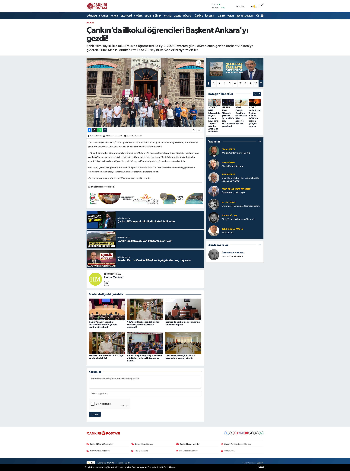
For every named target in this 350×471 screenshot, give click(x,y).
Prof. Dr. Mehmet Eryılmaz (236, 189)
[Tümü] (260, 141)
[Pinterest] (236, 433)
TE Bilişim (259, 463)
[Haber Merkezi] (95, 279)
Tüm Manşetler (141, 451)
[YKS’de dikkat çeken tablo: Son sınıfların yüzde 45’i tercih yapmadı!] (145, 309)
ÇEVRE (177, 16)
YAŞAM (167, 16)
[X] (231, 433)
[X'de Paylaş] (94, 130)
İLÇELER (209, 16)
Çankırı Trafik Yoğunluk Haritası (237, 444)
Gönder (95, 414)
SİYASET (103, 16)
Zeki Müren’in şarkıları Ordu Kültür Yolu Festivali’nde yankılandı (228, 118)
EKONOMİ (126, 16)
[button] (255, 94)
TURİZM (220, 16)
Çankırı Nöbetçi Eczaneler (101, 444)
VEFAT (230, 16)
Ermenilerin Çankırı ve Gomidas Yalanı (241, 206)
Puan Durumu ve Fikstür (100, 451)
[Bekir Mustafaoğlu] (213, 231)
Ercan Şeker (228, 149)
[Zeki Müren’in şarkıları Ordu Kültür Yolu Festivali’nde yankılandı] (228, 102)
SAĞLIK (138, 16)
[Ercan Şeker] (213, 151)
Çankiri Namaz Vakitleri (190, 444)
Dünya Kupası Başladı (232, 166)
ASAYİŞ (115, 16)
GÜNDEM (92, 16)
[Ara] (258, 16)
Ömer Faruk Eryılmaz (233, 253)
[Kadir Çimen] (213, 164)
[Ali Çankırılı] (213, 178)
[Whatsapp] (261, 433)
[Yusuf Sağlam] (213, 217)
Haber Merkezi (96, 136)
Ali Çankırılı (228, 174)
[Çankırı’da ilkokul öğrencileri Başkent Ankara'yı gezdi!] (145, 92)
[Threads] (256, 433)
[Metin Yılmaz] (213, 204)
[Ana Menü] (262, 16)
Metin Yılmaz (229, 202)
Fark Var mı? (228, 232)
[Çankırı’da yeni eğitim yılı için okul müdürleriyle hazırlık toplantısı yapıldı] (145, 343)
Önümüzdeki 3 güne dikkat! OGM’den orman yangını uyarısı (255, 118)
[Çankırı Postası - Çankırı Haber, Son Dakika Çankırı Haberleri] (97, 6)
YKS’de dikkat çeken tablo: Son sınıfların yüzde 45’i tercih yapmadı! (143, 324)
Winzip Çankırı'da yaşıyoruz (236, 153)
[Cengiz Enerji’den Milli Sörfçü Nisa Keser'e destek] (241, 102)
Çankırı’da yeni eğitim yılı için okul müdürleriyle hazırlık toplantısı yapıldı (144, 358)
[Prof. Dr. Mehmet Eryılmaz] (213, 191)
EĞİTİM (157, 16)
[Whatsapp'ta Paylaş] (99, 130)
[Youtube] (246, 433)
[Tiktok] (251, 433)
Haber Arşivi (229, 451)
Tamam (261, 467)
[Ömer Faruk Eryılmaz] (213, 254)
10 (255, 83)
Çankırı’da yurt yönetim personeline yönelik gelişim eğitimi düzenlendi (103, 324)
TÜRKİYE (198, 16)
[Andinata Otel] (145, 198)
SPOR (148, 16)
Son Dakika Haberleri (188, 451)
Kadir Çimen (228, 163)
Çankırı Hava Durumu (144, 444)
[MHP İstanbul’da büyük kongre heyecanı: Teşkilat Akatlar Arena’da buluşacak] (214, 102)
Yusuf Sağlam (229, 216)
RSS (92, 463)
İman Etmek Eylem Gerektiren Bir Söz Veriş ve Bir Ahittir (240, 179)
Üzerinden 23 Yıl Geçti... (234, 193)
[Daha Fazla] (105, 130)
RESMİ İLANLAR (245, 16)
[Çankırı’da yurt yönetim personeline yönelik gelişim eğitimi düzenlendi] (107, 309)
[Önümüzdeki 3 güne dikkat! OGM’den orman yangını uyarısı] (255, 102)
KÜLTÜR (226, 107)
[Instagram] (241, 433)
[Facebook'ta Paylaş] (89, 130)
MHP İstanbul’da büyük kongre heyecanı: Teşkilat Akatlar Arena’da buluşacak (214, 121)
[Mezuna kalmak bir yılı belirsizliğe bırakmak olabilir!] (107, 343)
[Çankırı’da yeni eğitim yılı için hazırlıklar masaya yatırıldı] (183, 343)
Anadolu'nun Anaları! (232, 256)
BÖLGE (187, 16)
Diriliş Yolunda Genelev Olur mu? (238, 219)
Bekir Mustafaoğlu (232, 229)
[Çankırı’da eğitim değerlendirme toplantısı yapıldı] (183, 309)
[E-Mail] (106, 283)
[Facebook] (226, 433)
